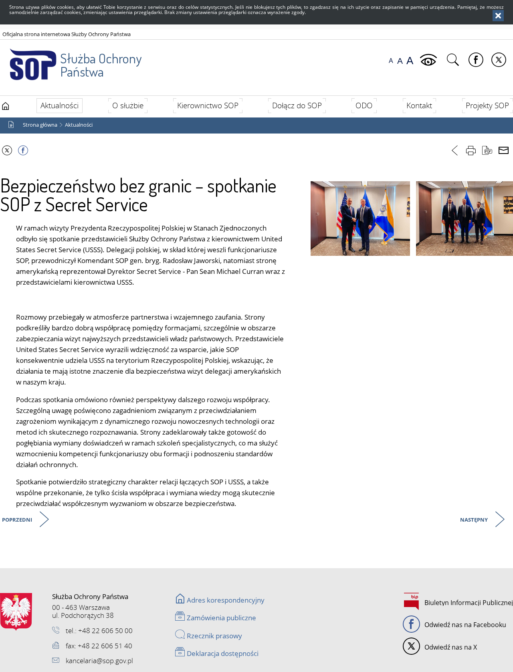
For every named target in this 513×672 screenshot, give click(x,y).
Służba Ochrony (100, 64)
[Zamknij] (498, 15)
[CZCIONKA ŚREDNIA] (400, 60)
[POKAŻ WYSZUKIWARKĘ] (454, 60)
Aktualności (79, 125)
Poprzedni (17, 520)
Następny (474, 520)
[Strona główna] (5, 106)
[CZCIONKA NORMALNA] (391, 60)
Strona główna (40, 125)
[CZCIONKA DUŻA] (409, 60)
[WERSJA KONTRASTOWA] (429, 60)
